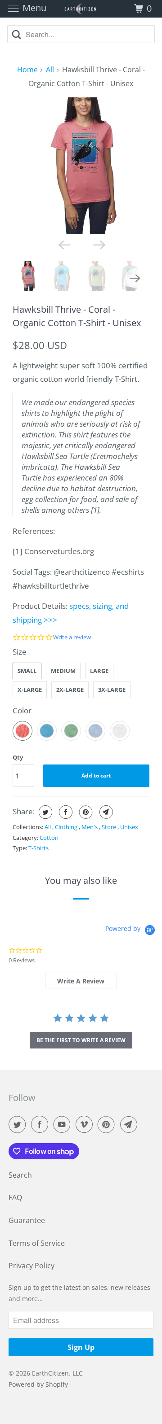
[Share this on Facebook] (64, 812)
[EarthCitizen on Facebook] (41, 1124)
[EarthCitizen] (81, 8)
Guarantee (27, 1220)
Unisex (129, 827)
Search (20, 1175)
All (50, 69)
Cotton (49, 838)
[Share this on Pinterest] (85, 812)
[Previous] (63, 244)
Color (22, 710)
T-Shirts (38, 848)
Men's (90, 827)
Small (27, 671)
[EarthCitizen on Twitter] (19, 1124)
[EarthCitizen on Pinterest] (108, 1124)
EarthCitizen (50, 1373)
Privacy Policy (31, 1266)
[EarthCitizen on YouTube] (63, 1124)
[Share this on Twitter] (44, 812)
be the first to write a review (81, 1040)
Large (99, 671)
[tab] (81, 980)
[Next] (98, 244)
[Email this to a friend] (105, 812)
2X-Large (70, 690)
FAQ (15, 1197)
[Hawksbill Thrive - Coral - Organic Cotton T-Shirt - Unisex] (81, 165)
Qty (18, 757)
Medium (63, 671)
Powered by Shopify (38, 1384)
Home (27, 69)
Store (109, 827)
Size (20, 651)
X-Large (30, 690)
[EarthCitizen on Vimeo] (86, 1124)
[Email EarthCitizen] (130, 1124)
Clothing (67, 827)
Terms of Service (37, 1243)
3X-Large (112, 690)
